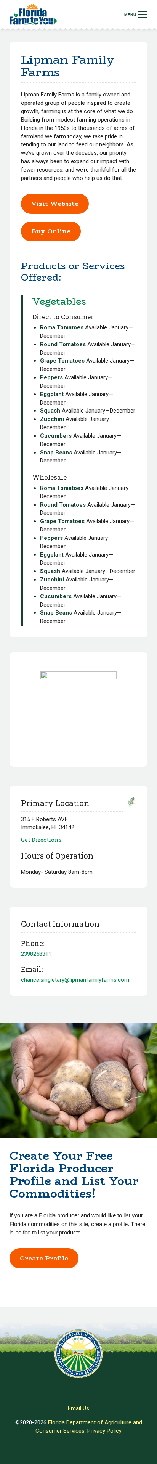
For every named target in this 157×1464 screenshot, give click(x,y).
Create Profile (44, 1258)
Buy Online (50, 231)
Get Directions (41, 839)
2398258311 (36, 953)
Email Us (78, 1408)
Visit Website (54, 204)
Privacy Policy (104, 1430)
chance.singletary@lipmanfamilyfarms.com (75, 979)
